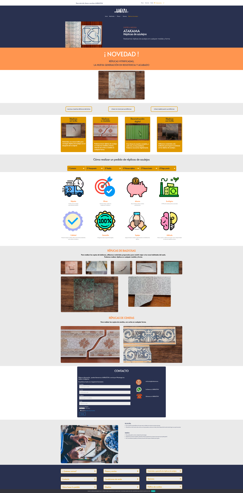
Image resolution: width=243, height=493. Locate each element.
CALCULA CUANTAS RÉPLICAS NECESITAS (78, 109)
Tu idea (80, 401)
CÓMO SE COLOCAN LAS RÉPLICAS (121, 109)
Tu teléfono (81, 395)
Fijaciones (147, 2)
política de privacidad (90, 410)
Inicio (106, 16)
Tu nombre (81, 384)
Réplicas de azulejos (133, 16)
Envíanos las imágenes (83, 406)
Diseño (151, 2)
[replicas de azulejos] (121, 99)
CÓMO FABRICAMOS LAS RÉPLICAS (164, 109)
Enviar (82, 414)
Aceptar (153, 491)
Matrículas (111, 16)
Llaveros (125, 16)
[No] (241, 491)
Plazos (142, 2)
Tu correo (81, 389)
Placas (118, 16)
